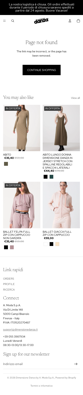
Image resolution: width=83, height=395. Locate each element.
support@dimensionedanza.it (20, 329)
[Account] (70, 21)
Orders (8, 278)
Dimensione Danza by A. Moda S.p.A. (35, 377)
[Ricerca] (12, 21)
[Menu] (4, 20)
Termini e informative (41, 385)
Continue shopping (41, 70)
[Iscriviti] (76, 364)
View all (75, 98)
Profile (9, 284)
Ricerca (9, 289)
